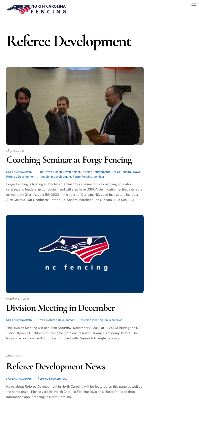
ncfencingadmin (19, 171)
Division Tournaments (96, 171)
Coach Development (66, 171)
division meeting (92, 320)
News (136, 171)
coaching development (56, 176)
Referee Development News (55, 366)
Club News (44, 171)
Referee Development (21, 176)
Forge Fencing (122, 171)
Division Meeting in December (60, 307)
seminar (99, 176)
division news (113, 320)
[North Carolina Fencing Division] (36, 13)
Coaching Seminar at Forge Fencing (69, 159)
